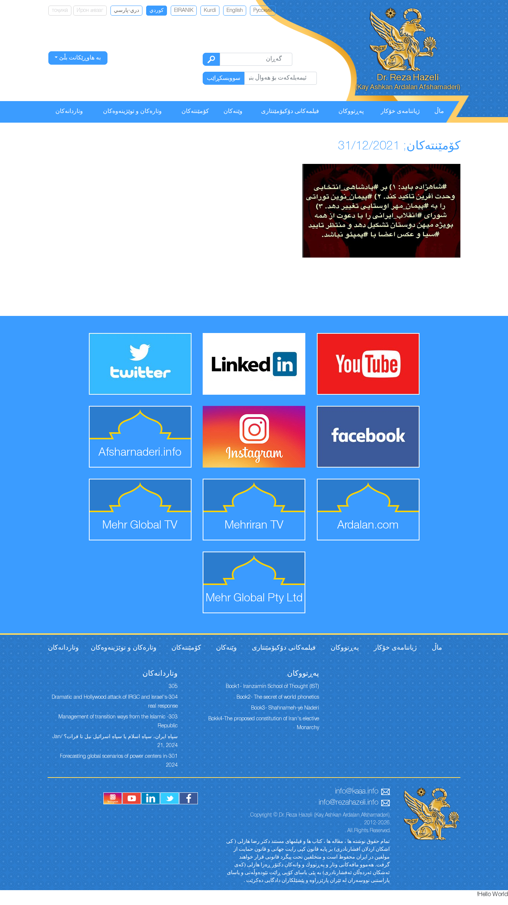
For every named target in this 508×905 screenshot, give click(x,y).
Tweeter (169, 798)
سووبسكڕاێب (223, 78)
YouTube (131, 798)
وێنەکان (233, 111)
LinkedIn (150, 798)
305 (173, 686)
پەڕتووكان (351, 111)
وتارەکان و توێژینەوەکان (132, 111)
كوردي (156, 10)
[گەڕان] (211, 59)
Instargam (112, 798)
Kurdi (210, 10)
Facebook (188, 798)
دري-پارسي (126, 10)
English (234, 10)
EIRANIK (183, 10)
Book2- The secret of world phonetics (278, 697)
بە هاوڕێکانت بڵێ (79, 58)
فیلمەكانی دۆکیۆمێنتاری (290, 111)
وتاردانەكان (69, 111)
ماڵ (439, 111)
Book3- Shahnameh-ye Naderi (285, 708)
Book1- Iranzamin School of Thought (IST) (272, 686)
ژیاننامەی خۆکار (400, 111)
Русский (262, 10)
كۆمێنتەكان (195, 111)
